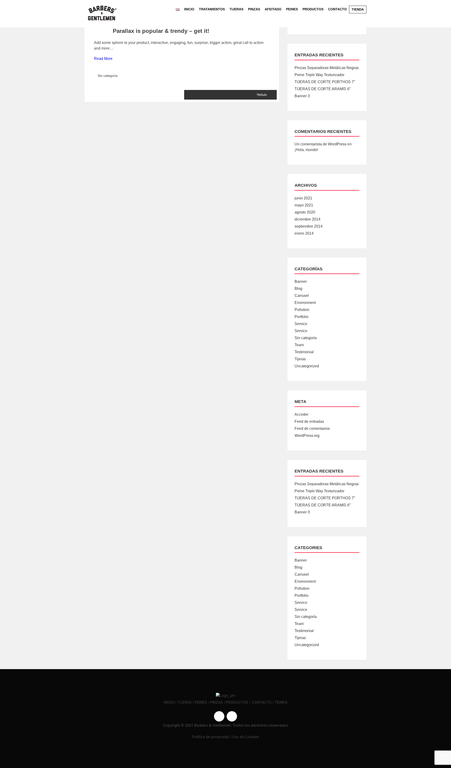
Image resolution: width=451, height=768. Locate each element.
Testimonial (304, 352)
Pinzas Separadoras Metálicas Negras (327, 68)
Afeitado (273, 9)
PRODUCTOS (237, 702)
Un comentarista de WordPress (320, 144)
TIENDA (280, 702)
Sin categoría (107, 76)
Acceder (301, 414)
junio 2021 (303, 198)
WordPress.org (307, 436)
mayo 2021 (304, 205)
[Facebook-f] (219, 716)
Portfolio (301, 317)
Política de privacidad (210, 737)
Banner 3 (302, 96)
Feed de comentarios (312, 429)
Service (301, 324)
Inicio (189, 9)
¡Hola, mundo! (306, 150)
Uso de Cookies (245, 737)
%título (262, 95)
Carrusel (302, 296)
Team (299, 345)
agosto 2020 (305, 212)
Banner (301, 281)
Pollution (302, 310)
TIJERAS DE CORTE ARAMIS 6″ (323, 89)
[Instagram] (232, 716)
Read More (103, 59)
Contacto (337, 9)
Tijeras (236, 9)
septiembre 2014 (309, 226)
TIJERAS (184, 702)
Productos (313, 9)
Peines (292, 9)
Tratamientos (212, 9)
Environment (305, 303)
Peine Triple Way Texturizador (319, 75)
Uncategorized (307, 366)
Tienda (358, 9)
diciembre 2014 (307, 219)
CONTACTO (262, 702)
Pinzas (254, 9)
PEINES (200, 702)
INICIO (169, 702)
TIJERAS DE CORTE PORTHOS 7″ (325, 82)
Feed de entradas (309, 421)
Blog (298, 289)
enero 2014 (304, 233)
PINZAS (216, 702)
